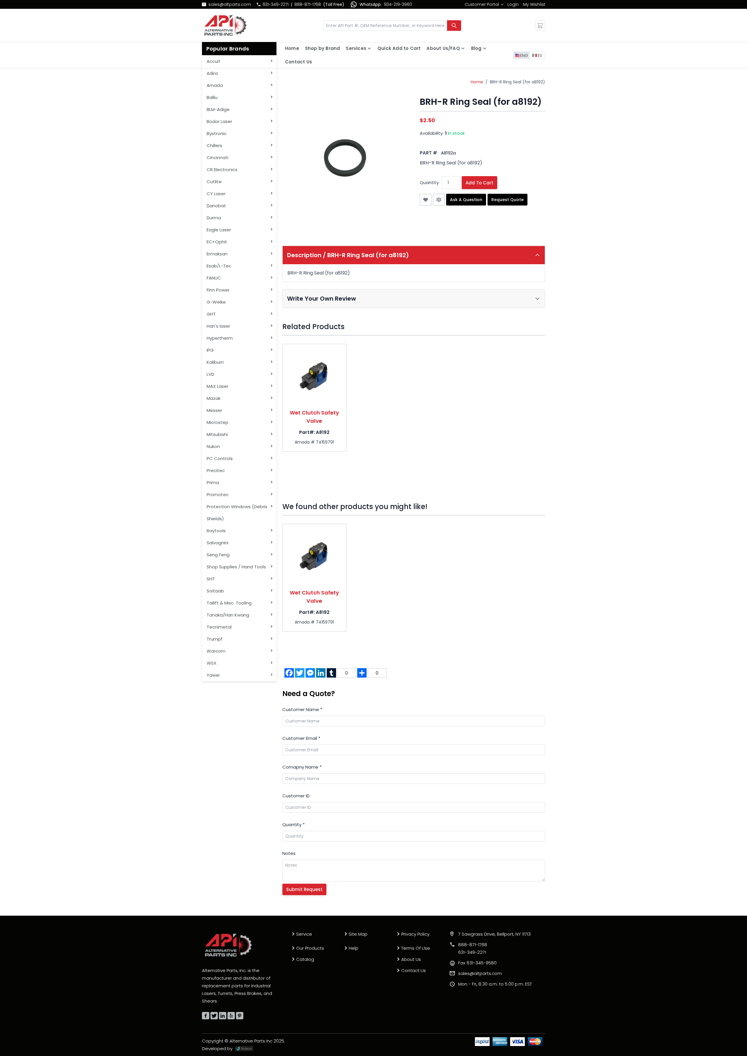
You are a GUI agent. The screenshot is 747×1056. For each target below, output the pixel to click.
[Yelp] (231, 1015)
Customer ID (296, 796)
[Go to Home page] (225, 25)
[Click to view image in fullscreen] (345, 159)
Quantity (429, 182)
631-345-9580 (477, 963)
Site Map (358, 934)
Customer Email (301, 738)
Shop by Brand (322, 48)
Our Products (310, 948)
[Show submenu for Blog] (485, 48)
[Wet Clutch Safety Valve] (314, 376)
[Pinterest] (239, 1015)
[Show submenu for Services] (369, 48)
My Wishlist (534, 4)
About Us (411, 959)
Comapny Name (302, 767)
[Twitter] (214, 1015)
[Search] (454, 25)
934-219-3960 (398, 4)
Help (353, 948)
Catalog (305, 959)
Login (513, 4)
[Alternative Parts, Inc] (228, 945)
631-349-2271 (276, 4)
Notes (289, 853)
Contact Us (298, 62)
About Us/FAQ (443, 48)
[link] (484, 4)
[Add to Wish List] (425, 200)
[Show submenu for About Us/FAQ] (463, 48)
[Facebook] (205, 1015)
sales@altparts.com (229, 4)
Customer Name (302, 709)
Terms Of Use (415, 948)
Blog (476, 48)
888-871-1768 (307, 4)
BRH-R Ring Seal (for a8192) (517, 82)
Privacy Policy (415, 934)
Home (292, 48)
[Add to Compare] (439, 200)
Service (304, 934)
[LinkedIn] (222, 1015)
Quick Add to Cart (399, 48)
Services (356, 48)
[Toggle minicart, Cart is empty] (540, 26)
